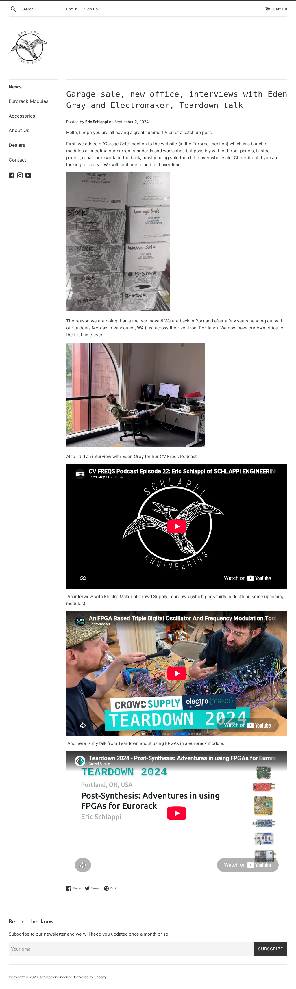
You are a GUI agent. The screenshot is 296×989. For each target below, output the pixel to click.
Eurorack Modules (28, 101)
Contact (17, 160)
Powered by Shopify (90, 977)
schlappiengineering (56, 977)
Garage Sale (116, 143)
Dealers (17, 145)
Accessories (22, 116)
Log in (71, 9)
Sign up (91, 9)
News (15, 87)
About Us (19, 130)
